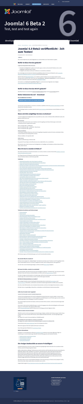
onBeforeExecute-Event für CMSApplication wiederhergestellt (32, 196)
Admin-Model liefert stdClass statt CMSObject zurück (30, 216)
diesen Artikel (46, 264)
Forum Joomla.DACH (65, 1)
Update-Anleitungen (30, 323)
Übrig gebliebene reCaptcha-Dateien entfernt (28, 192)
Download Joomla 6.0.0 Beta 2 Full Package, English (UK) (31, 100)
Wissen (53, 4)
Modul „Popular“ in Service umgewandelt (28, 234)
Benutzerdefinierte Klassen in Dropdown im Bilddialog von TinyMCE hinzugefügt (35, 247)
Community (27, 4)
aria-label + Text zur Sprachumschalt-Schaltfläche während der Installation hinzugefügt (37, 251)
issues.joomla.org (50, 273)
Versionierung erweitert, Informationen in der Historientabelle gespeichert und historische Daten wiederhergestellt (42, 165)
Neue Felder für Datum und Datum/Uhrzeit (28, 183)
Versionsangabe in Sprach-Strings (26, 220)
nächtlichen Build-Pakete (55, 105)
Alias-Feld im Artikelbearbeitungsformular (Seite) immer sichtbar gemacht (34, 178)
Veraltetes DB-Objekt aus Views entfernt (27, 188)
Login (68, 401)
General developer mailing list (25, 337)
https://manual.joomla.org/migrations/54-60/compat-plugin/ (29, 83)
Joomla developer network (25, 339)
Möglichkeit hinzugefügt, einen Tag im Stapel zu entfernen (31, 161)
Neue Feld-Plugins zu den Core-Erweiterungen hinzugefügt (31, 237)
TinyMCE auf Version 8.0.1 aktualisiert (27, 232)
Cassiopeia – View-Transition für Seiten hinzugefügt (29, 246)
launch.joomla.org (42, 109)
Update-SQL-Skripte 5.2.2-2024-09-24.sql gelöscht (29, 164)
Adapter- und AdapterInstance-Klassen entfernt (29, 193)
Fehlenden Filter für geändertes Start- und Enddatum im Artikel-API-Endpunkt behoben (37, 169)
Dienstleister (46, 4)
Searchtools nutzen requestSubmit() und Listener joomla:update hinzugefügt (35, 198)
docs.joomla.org (53, 281)
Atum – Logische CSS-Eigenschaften (26, 243)
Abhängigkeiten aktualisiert (25, 233)
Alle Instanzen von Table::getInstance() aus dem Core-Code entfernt (33, 190)
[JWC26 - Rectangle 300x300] (20, 389)
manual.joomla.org (21, 282)
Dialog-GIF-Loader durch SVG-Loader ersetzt (28, 195)
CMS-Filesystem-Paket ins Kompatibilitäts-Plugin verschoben (31, 182)
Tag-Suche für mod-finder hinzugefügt (27, 215)
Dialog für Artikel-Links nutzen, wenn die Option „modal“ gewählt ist (33, 205)
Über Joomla (20, 4)
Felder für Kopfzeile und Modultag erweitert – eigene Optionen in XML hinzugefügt (36, 181)
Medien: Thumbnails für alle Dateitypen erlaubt (29, 179)
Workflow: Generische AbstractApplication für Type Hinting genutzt (33, 207)
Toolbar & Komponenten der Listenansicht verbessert (30, 174)
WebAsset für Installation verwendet (27, 206)
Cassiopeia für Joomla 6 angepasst (26, 249)
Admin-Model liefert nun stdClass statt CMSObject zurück (31, 200)
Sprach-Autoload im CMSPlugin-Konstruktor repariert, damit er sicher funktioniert (36, 168)
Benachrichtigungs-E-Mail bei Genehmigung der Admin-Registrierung (33, 236)
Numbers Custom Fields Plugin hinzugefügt (28, 186)
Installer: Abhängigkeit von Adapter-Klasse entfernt (30, 175)
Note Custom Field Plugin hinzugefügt (27, 185)
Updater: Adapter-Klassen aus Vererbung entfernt (29, 203)
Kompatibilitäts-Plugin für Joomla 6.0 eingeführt (29, 250)
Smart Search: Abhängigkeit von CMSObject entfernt (30, 199)
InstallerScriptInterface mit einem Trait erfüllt (28, 171)
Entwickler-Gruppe (39, 332)
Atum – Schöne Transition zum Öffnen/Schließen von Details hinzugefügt (34, 242)
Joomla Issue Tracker (37, 328)
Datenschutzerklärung (59, 401)
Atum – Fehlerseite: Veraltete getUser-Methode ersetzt (30, 244)
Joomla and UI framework (25, 340)
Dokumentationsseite (25, 308)
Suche (65, 401)
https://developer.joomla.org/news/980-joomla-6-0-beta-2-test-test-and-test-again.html (45, 363)
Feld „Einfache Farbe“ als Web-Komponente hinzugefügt (31, 167)
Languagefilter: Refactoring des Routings (27, 176)
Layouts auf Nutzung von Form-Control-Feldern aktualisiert (31, 202)
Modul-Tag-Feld (23, 213)
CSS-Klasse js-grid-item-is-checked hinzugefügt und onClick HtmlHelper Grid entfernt (36, 240)
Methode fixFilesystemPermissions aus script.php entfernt (31, 189)
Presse (17, 391)
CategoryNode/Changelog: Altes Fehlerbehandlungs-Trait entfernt (33, 162)
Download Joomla (56, 380)
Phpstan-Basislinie (23, 212)
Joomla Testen (55, 383)
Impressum (51, 401)
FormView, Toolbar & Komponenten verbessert (29, 239)
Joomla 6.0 (20, 57)
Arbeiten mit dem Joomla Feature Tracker (28, 336)
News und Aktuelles (37, 4)
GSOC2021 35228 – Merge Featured (26, 172)
